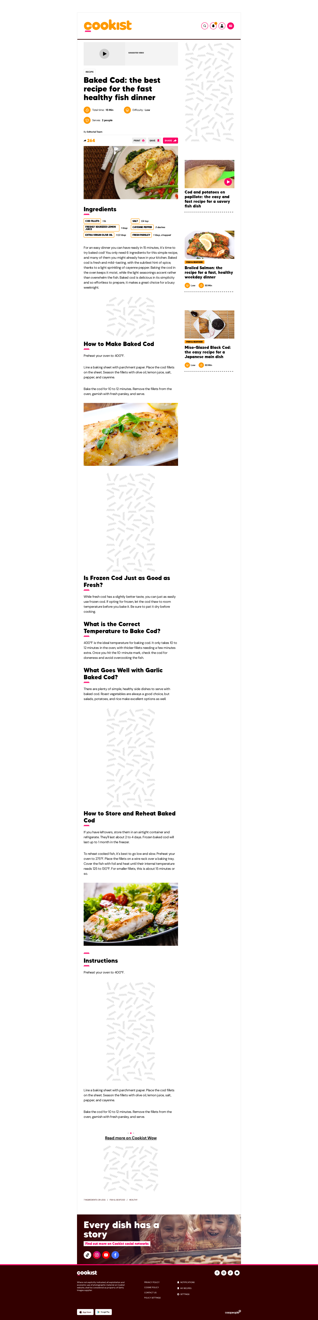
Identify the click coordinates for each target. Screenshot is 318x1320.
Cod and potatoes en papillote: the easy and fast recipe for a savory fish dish (207, 199)
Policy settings (152, 1297)
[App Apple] (85, 1312)
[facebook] (115, 1255)
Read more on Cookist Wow (131, 1137)
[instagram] (97, 1255)
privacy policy (151, 1282)
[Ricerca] (204, 25)
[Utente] (221, 25)
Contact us (150, 1292)
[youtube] (106, 1255)
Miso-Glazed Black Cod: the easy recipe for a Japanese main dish (208, 352)
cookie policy (151, 1287)
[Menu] (230, 25)
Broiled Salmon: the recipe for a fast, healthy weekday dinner (209, 272)
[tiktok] (87, 1255)
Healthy (133, 1200)
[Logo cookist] (108, 26)
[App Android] (103, 1312)
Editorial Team (94, 131)
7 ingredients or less (95, 1200)
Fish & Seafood (117, 1200)
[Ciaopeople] (233, 1312)
